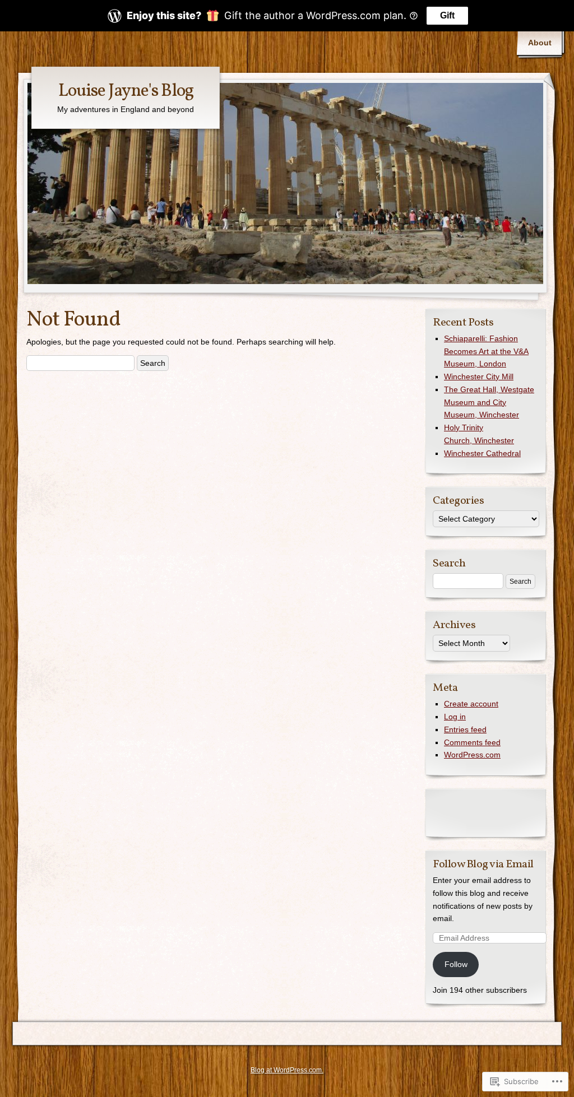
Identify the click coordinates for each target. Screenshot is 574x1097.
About (540, 42)
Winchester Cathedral (482, 453)
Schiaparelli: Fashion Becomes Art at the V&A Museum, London (486, 351)
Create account (471, 703)
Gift (447, 15)
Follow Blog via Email (483, 864)
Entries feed (465, 729)
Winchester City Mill (478, 376)
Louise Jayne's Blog (125, 91)
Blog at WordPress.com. (287, 1070)
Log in (455, 716)
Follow (456, 964)
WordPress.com (472, 754)
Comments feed (472, 742)
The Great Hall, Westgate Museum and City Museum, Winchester (489, 402)
